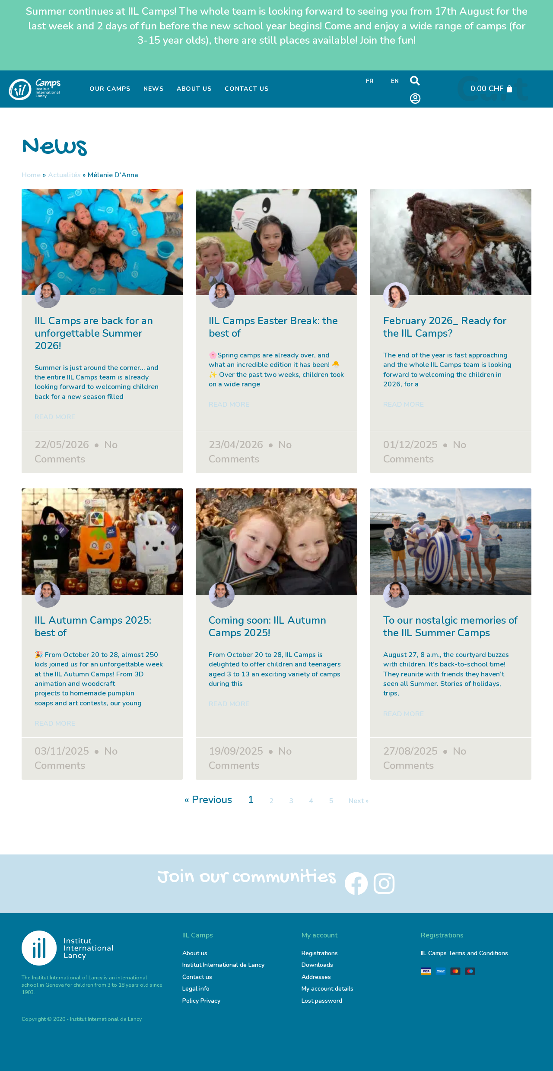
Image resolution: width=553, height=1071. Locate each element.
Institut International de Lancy (223, 965)
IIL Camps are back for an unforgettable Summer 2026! (94, 333)
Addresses (316, 977)
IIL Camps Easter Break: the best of (273, 327)
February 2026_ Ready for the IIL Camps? (444, 327)
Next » (359, 801)
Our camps (109, 89)
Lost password (322, 1001)
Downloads (317, 965)
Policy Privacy (201, 1001)
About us (194, 89)
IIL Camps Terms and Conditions (464, 953)
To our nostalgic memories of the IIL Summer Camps (450, 626)
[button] (415, 81)
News (153, 89)
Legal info (196, 989)
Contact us (247, 89)
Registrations (320, 953)
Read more (55, 417)
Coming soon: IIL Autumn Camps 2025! (267, 626)
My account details (327, 989)
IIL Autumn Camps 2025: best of (93, 626)
